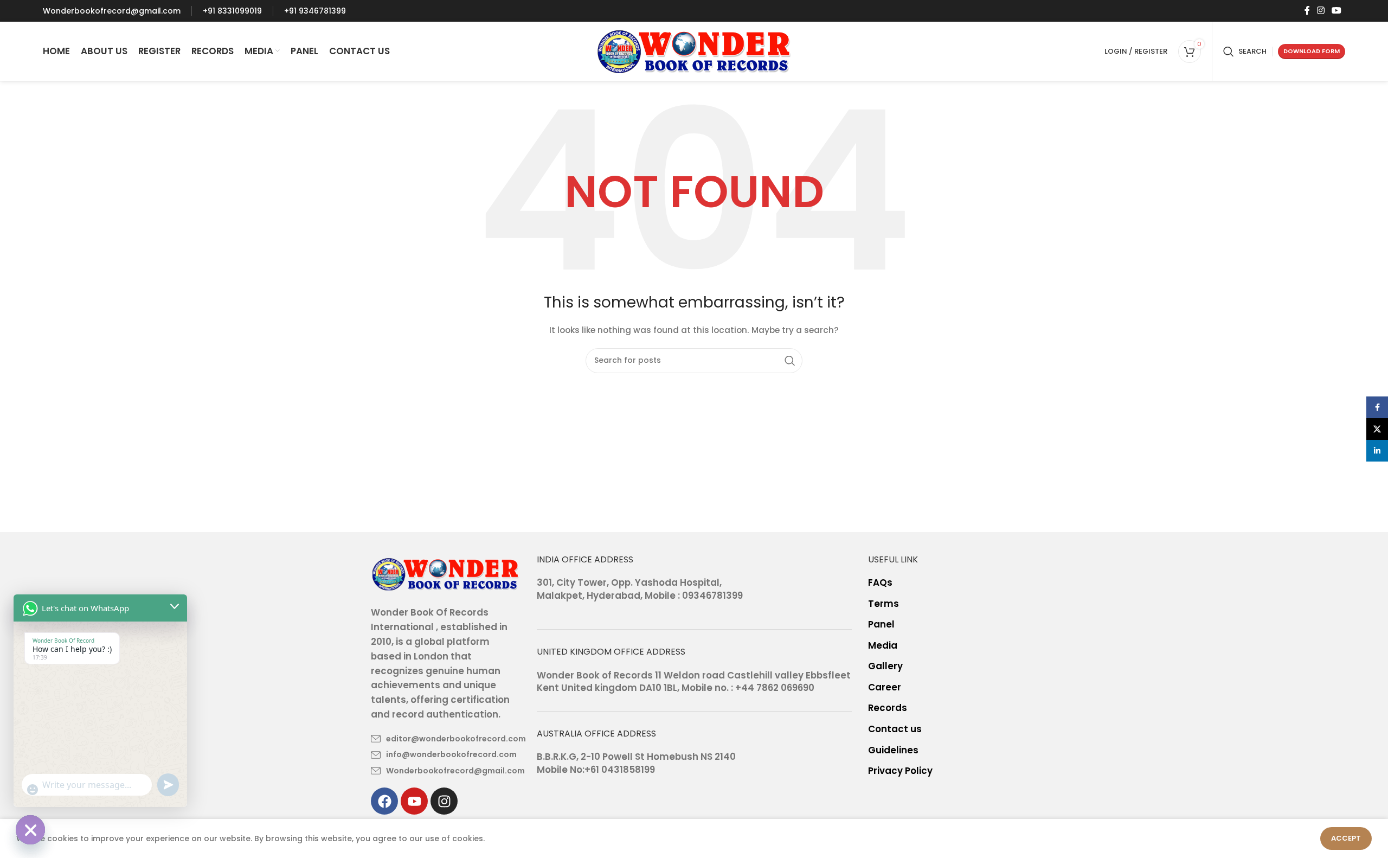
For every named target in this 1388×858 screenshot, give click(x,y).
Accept (1346, 838)
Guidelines (893, 750)
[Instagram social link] (1320, 10)
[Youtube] (414, 801)
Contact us (895, 729)
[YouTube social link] (1336, 10)
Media (882, 645)
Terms (883, 604)
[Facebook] (384, 801)
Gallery (885, 666)
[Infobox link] (112, 11)
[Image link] (445, 573)
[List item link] (445, 739)
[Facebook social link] (1307, 10)
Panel (881, 624)
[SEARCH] (789, 360)
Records (887, 708)
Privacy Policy (900, 771)
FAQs (880, 583)
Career (884, 687)
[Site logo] (694, 50)
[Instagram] (444, 801)
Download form (1311, 51)
